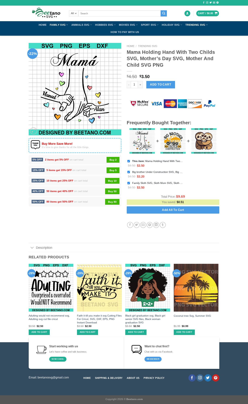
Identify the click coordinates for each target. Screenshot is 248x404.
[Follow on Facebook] (204, 2)
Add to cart (160, 84)
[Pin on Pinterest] (150, 225)
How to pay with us (125, 32)
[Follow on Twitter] (211, 2)
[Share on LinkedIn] (156, 225)
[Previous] (29, 302)
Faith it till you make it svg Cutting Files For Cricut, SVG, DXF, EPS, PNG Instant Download (99, 319)
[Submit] (164, 13)
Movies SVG (127, 24)
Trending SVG (195, 24)
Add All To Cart (173, 209)
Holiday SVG (171, 24)
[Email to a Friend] (143, 225)
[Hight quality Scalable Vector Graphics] (46, 13)
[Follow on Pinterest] (217, 2)
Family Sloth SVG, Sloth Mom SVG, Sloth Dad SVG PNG (157, 183)
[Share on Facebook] (130, 225)
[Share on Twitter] (137, 225)
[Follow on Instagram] (207, 2)
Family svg (58, 24)
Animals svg (80, 24)
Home (42, 24)
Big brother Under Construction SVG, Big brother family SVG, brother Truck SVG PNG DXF (157, 171)
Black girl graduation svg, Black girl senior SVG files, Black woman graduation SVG (145, 319)
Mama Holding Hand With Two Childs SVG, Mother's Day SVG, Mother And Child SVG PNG (157, 161)
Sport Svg (148, 24)
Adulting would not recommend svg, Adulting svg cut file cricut (49, 317)
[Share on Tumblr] (163, 225)
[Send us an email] (214, 2)
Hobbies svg (104, 24)
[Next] (218, 302)
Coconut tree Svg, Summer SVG (192, 315)
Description (44, 247)
